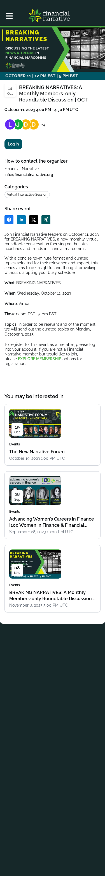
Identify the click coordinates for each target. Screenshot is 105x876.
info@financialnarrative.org (28, 174)
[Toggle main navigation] (8, 16)
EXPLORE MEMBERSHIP (39, 359)
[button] (8, 219)
